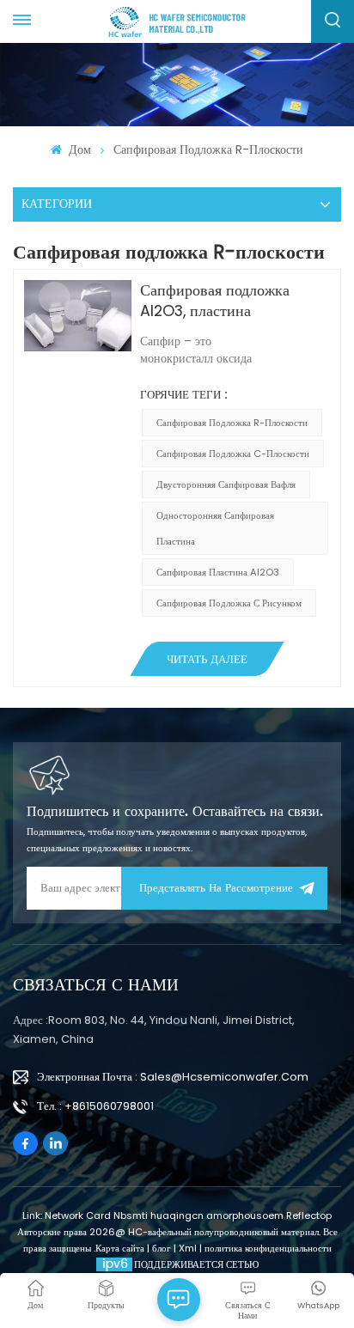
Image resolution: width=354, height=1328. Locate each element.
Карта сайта (121, 1248)
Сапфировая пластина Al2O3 (217, 572)
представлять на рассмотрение (216, 889)
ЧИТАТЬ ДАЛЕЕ (207, 660)
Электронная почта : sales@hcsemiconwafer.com (172, 1076)
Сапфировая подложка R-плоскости (232, 422)
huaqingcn (177, 1215)
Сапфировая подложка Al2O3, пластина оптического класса (215, 300)
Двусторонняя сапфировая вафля (226, 484)
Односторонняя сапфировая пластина (215, 528)
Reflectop (309, 1215)
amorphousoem (245, 1215)
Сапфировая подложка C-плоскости (232, 453)
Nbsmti (130, 1215)
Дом (77, 149)
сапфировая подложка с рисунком (229, 603)
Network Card (78, 1215)
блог (163, 1248)
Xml (188, 1248)
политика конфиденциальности (268, 1248)
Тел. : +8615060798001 (95, 1106)
